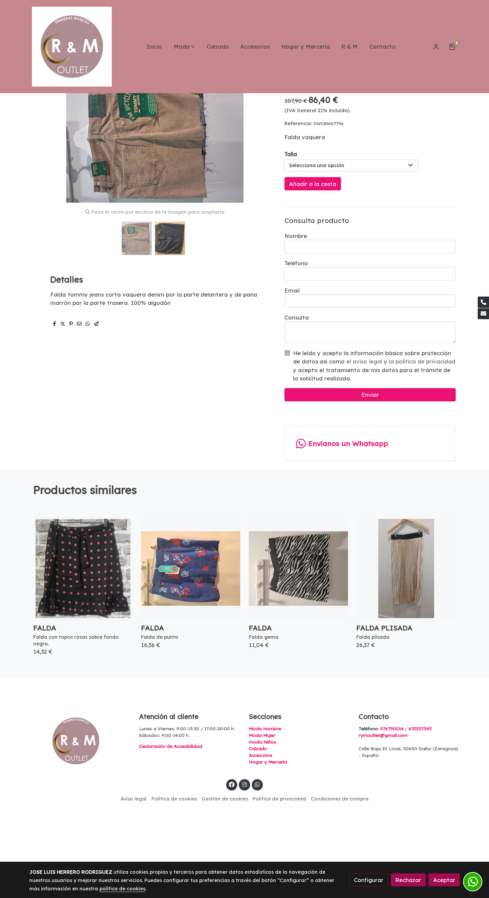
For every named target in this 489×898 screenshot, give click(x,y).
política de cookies (122, 888)
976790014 (392, 728)
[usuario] (436, 46)
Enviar (370, 394)
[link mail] (483, 314)
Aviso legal (133, 798)
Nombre (295, 235)
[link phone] (483, 302)
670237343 (420, 728)
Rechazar (408, 879)
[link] (72, 47)
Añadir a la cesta (312, 183)
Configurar (369, 879)
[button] (184, 46)
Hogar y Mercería (268, 762)
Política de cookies (174, 798)
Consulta (296, 317)
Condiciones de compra (340, 798)
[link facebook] (232, 784)
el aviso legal (365, 361)
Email (292, 290)
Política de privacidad (279, 798)
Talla (290, 153)
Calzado (258, 748)
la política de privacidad (422, 361)
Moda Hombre (265, 728)
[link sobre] (80, 741)
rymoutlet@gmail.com (383, 735)
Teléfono (296, 263)
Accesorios (260, 755)
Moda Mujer (262, 735)
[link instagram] (244, 784)
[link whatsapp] (257, 784)
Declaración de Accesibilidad (170, 746)
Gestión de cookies (225, 798)
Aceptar (444, 879)
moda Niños (262, 742)
